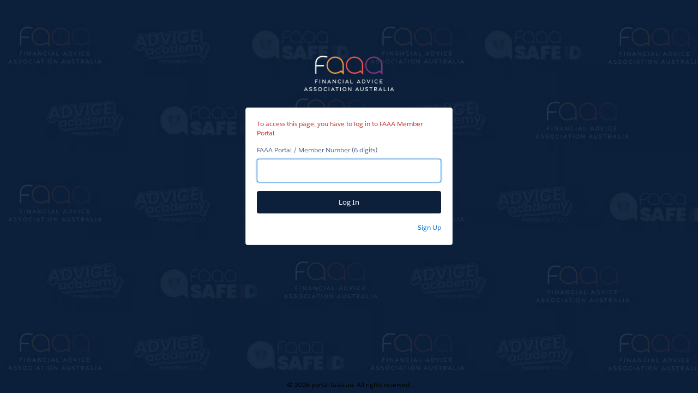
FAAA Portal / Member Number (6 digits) (317, 149)
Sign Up (429, 227)
